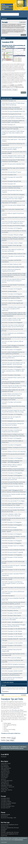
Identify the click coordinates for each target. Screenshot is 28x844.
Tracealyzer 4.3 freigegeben (14, 543)
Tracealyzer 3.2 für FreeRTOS (15, 613)
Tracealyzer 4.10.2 (12, 174)
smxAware (3, 779)
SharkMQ (3, 830)
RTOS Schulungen (12, 527)
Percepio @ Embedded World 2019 (16, 549)
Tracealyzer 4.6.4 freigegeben (15, 294)
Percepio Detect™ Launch (14, 172)
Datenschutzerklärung (14, 748)
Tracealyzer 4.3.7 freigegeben (14, 522)
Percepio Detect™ (5, 807)
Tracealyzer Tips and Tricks (14, 181)
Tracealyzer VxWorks (6, 801)
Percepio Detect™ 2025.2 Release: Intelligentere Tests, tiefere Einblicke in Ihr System (13, 133)
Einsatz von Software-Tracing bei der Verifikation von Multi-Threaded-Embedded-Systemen (14, 239)
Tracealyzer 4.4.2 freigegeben (15, 414)
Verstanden (4, 842)
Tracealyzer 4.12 (12, 100)
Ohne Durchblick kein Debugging (16, 194)
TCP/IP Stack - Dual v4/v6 (7, 786)
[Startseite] (22, 3)
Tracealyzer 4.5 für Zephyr (14, 375)
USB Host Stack (4, 776)
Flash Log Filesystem (6, 768)
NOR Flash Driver (5, 769)
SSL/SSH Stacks (5, 783)
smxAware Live (4, 788)
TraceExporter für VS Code (14, 114)
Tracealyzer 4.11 (11, 124)
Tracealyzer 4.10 (11, 183)
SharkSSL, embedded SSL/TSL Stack (10, 827)
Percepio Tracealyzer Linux (7, 806)
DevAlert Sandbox (12, 291)
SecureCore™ (4, 816)
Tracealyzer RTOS (5, 798)
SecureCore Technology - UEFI (8, 817)
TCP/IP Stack (4, 777)
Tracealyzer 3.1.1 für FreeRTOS (15, 643)
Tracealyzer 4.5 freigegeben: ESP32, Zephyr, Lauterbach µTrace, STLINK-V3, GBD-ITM (13, 371)
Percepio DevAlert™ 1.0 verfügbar (16, 501)
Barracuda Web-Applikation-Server (9, 824)
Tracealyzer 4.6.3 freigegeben (15, 300)
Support (2, 9)
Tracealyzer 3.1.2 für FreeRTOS (15, 636)
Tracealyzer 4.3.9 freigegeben (15, 473)
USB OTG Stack (4, 774)
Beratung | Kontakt (5, 7)
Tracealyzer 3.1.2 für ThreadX (15, 633)
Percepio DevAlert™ (6, 804)
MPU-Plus (3, 791)
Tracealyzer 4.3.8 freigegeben (15, 475)
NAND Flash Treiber (6, 763)
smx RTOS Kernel (5, 771)
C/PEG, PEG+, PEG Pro (6, 790)
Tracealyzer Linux (5, 800)
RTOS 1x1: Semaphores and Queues (16, 664)
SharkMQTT (4, 829)
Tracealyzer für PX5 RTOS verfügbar (16, 225)
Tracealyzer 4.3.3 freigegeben (15, 540)
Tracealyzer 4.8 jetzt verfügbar (15, 243)
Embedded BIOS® (5, 814)
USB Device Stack (5, 772)
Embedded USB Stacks (6, 785)
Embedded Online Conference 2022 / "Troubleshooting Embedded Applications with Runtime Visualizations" (14, 314)
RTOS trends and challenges (14, 657)
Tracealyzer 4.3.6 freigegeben (15, 525)
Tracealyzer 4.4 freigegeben (14, 445)
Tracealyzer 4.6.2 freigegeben (15, 322)
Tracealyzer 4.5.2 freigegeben (15, 360)
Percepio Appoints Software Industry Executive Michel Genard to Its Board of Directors (13, 280)
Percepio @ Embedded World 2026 (16, 111)
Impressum (21, 748)
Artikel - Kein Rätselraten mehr (15, 622)
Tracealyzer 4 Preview (12, 610)
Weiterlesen (23, 35)
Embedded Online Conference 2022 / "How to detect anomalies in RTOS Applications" (14, 308)
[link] (14, 682)
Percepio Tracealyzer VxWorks (8, 803)
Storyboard (3, 756)
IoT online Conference (13, 427)
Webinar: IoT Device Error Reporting (17, 451)
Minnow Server (4, 826)
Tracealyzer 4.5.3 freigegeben (14, 349)
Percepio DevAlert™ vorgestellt (15, 552)
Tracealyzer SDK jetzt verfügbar (15, 234)
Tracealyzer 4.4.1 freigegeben (14, 438)
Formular (21, 687)
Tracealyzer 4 (11, 595)
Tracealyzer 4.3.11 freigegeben (15, 458)
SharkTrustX (4, 835)
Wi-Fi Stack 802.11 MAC (6, 780)
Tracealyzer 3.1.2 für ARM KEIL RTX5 (16, 628)
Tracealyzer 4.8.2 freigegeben (15, 228)
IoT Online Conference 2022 (14, 264)
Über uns (3, 4)
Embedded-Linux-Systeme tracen (15, 421)
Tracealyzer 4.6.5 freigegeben (15, 289)
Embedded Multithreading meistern (16, 137)
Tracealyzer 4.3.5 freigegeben (15, 534)
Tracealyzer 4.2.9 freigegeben (15, 554)
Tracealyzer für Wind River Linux (16, 507)
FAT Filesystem (4, 765)
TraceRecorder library (18, 710)
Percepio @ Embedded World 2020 (16, 498)
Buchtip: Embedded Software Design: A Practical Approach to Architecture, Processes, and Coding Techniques (14, 275)
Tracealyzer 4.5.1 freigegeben (15, 367)
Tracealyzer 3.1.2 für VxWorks (15, 631)
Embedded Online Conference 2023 (17, 253)
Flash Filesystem (5, 766)
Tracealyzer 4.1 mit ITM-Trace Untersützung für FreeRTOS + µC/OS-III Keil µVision (13, 583)
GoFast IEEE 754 (5, 782)
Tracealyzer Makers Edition (14, 615)
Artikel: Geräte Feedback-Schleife (15, 267)
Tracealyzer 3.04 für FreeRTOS (15, 671)
